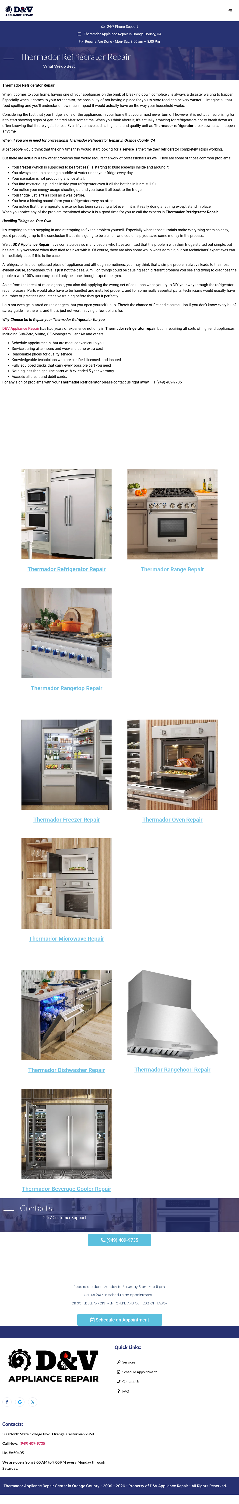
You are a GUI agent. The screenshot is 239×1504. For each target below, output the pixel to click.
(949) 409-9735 (32, 1443)
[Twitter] (20, 1402)
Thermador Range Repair (172, 569)
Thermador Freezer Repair (66, 819)
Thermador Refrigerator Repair (67, 569)
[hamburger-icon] (230, 10)
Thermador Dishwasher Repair (66, 1070)
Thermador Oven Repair (172, 819)
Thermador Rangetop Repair (66, 688)
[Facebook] (7, 1402)
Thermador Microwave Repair (66, 938)
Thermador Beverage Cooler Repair (66, 1189)
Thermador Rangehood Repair (172, 1069)
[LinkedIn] (32, 1402)
